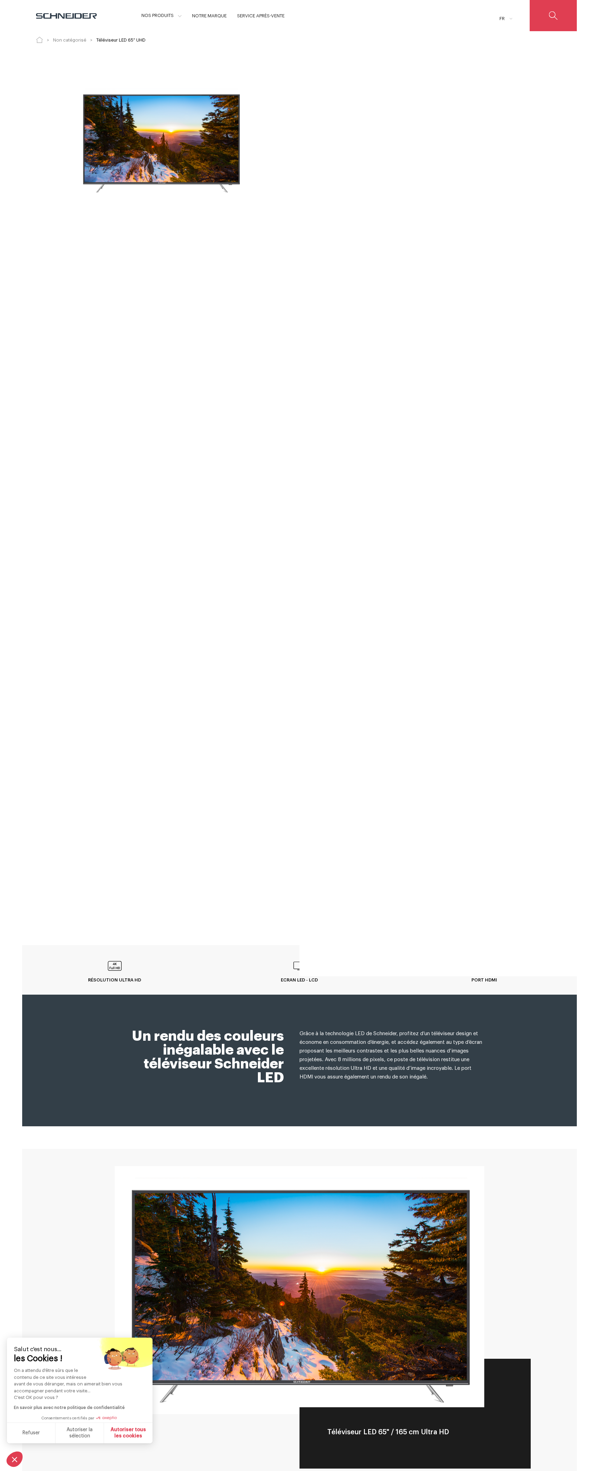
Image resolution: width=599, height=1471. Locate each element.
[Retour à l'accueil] (39, 39)
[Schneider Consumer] (66, 15)
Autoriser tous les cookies (128, 1432)
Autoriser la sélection (80, 1432)
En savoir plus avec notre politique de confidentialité (69, 1408)
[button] (14, 1459)
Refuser (31, 1432)
